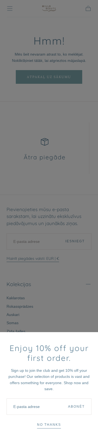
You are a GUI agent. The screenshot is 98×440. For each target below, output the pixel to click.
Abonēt (76, 407)
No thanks (49, 425)
